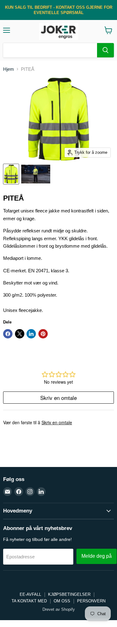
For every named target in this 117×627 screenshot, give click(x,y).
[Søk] (105, 50)
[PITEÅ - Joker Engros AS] (11, 174)
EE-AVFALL (30, 594)
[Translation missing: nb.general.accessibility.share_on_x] (19, 333)
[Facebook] (18, 491)
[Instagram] (30, 491)
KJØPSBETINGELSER (69, 594)
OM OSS (62, 601)
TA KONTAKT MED (29, 601)
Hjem (8, 69)
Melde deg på (96, 556)
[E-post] (7, 491)
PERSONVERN (91, 601)
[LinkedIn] (41, 491)
